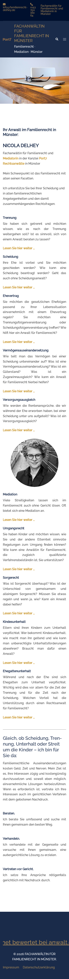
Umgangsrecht (13, 528)
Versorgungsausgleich (19, 400)
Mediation (10, 494)
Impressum (11, 967)
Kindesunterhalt (14, 622)
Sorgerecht (11, 577)
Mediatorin (10, 158)
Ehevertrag (11, 296)
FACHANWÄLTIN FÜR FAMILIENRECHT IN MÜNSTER (31, 33)
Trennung (9, 218)
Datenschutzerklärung (39, 967)
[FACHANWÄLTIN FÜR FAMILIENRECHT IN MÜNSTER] (7, 39)
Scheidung (10, 256)
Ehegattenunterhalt (17, 671)
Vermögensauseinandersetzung (25, 350)
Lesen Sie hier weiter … (19, 248)
